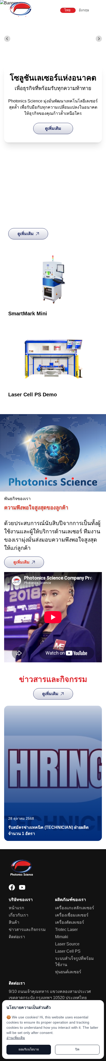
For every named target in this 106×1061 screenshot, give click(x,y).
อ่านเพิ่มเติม (15, 1038)
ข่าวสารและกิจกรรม (27, 929)
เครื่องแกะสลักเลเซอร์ (74, 908)
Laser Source (67, 944)
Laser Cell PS (68, 951)
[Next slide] (99, 39)
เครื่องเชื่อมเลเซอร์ (72, 915)
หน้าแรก (16, 908)
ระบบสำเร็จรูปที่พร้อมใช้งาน (74, 961)
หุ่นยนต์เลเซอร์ (68, 972)
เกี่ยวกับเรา (18, 915)
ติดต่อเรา (17, 937)
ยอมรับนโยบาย (29, 1049)
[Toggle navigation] (98, 10)
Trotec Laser (66, 929)
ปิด (77, 1049)
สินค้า (14, 922)
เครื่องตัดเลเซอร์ (69, 922)
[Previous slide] (7, 39)
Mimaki (61, 937)
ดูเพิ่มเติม (53, 128)
